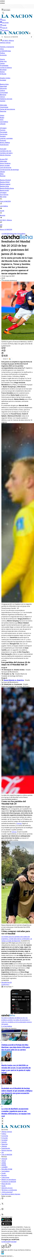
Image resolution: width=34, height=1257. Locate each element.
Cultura (2, 90)
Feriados (3, 136)
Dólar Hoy (3, 61)
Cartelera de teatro (6, 153)
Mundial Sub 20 (6, 982)
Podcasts (3, 140)
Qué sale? (3, 149)
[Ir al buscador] (3, 13)
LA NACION (5, 234)
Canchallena (4, 122)
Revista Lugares (5, 184)
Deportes (13, 234)
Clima (2, 49)
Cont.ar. (19, 823)
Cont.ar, (14, 832)
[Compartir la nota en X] (4, 356)
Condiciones (5, 1242)
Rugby (2, 117)
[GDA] (6, 1248)
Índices (2, 72)
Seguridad (3, 86)
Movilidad (3, 70)
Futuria (2, 59)
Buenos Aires (4, 84)
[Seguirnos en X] (2, 1204)
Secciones (5, 23)
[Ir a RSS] (2, 1215)
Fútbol (2, 115)
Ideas (2, 174)
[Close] (2, 1118)
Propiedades (4, 65)
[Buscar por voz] (31, 37)
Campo (2, 63)
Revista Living (4, 186)
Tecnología (3, 132)
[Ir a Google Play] (6, 1221)
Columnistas (4, 107)
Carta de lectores (5, 167)
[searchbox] (16, 37)
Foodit (4, 25)
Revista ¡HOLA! (5, 182)
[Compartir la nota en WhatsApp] (4, 350)
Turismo (2, 130)
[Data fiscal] (2, 1254)
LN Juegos (3, 128)
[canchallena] (17, 239)
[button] (17, 130)
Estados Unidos (5, 78)
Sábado (2, 172)
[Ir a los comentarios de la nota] (4, 348)
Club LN (4, 28)
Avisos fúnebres (5, 163)
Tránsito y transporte (7, 47)
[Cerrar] (30, 33)
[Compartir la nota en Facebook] (2, 356)
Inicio (4, 20)
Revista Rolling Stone (7, 188)
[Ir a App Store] (6, 1225)
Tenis (1, 120)
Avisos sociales (5, 165)
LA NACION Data (5, 51)
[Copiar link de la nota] (2, 353)
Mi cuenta (5, 30)
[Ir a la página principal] (17, 17)
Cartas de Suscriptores (7, 109)
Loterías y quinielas (6, 138)
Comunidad (4, 93)
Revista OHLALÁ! (5, 180)
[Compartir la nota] (2, 350)
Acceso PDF (4, 159)
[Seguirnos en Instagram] (2, 1210)
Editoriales (3, 105)
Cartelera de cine (5, 151)
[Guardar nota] (2, 348)
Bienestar (3, 95)
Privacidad (13, 1242)
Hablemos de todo (6, 99)
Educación (3, 88)
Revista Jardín (4, 190)
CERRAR (2, 1)
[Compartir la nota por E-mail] (7, 356)
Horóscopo (3, 134)
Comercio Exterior (6, 68)
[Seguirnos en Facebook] (2, 1199)
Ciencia (2, 97)
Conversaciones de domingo (9, 170)
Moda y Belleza (5, 142)
